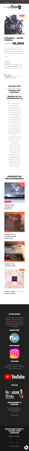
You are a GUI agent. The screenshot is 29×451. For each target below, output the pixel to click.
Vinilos (18, 76)
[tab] (14, 86)
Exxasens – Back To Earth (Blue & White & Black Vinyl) (10, 236)
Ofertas (6, 78)
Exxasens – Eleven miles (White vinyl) (9, 265)
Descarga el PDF (14, 415)
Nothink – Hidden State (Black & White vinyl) (9, 207)
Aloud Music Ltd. (12, 78)
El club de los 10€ (12, 76)
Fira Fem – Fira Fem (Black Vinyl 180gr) (10, 292)
